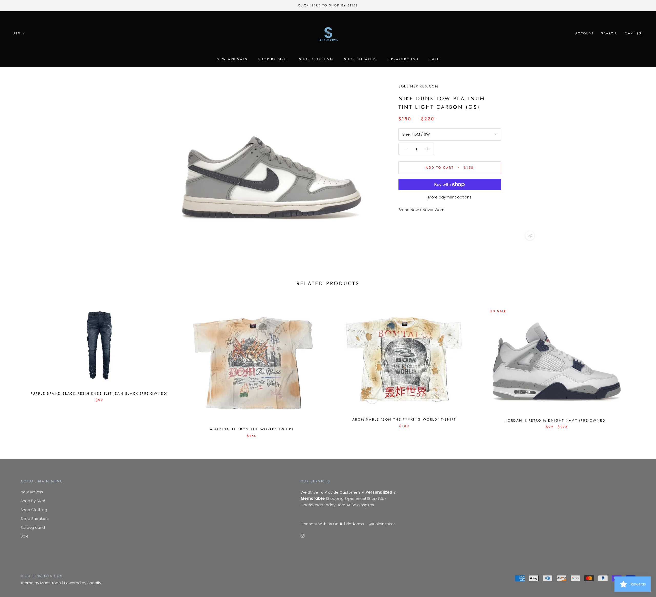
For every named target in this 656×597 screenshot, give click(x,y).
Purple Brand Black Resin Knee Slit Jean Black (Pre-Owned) (99, 393)
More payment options (449, 197)
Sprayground (403, 59)
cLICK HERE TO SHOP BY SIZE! (328, 5)
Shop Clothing (316, 59)
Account (584, 33)
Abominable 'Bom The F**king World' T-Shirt (404, 419)
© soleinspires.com (41, 576)
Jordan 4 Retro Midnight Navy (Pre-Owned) (556, 420)
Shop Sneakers (361, 59)
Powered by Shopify (82, 582)
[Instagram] (302, 535)
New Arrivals (232, 59)
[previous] (16, 366)
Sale (434, 59)
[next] (640, 366)
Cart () (634, 33)
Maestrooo (50, 582)
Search (609, 33)
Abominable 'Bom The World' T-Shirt (252, 429)
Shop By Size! (273, 59)
